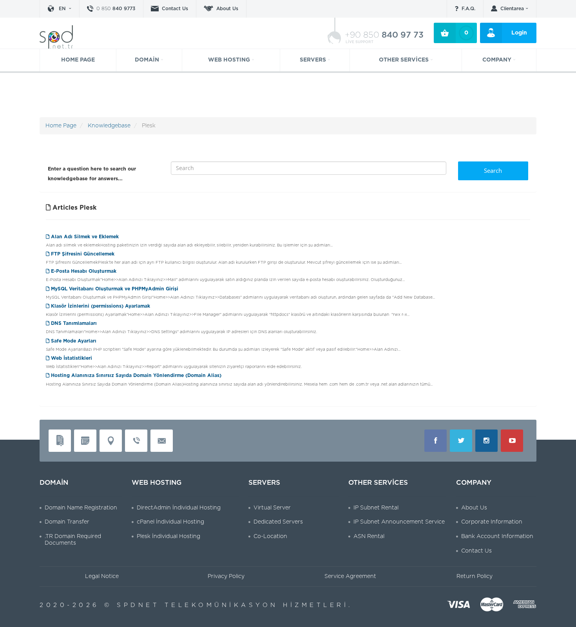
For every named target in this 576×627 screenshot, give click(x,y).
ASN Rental (368, 536)
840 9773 (115, 8)
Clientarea (512, 8)
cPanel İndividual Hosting (170, 522)
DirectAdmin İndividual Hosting (179, 508)
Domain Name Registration (81, 508)
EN (62, 8)
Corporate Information (491, 522)
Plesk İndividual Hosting (168, 536)
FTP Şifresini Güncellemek (81, 254)
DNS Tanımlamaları (73, 323)
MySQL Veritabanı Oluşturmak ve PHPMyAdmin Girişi (113, 288)
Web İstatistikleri (70, 358)
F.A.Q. (468, 8)
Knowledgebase (109, 126)
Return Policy (474, 576)
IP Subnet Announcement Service (399, 522)
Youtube (512, 440)
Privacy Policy (226, 576)
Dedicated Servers (278, 522)
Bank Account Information (497, 536)
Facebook (435, 440)
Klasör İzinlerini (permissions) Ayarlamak (99, 306)
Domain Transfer (67, 522)
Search (493, 170)
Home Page (60, 126)
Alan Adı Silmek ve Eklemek (84, 236)
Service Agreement (350, 576)
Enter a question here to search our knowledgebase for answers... (92, 174)
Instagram (486, 440)
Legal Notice (102, 576)
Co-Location (270, 536)
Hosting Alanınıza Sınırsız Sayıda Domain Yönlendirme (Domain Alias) (135, 375)
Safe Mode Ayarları (72, 341)
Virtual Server (272, 508)
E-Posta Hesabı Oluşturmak (82, 271)
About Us (227, 8)
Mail (161, 440)
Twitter (461, 440)
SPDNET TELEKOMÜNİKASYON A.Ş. (61, 37)
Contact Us (175, 8)
